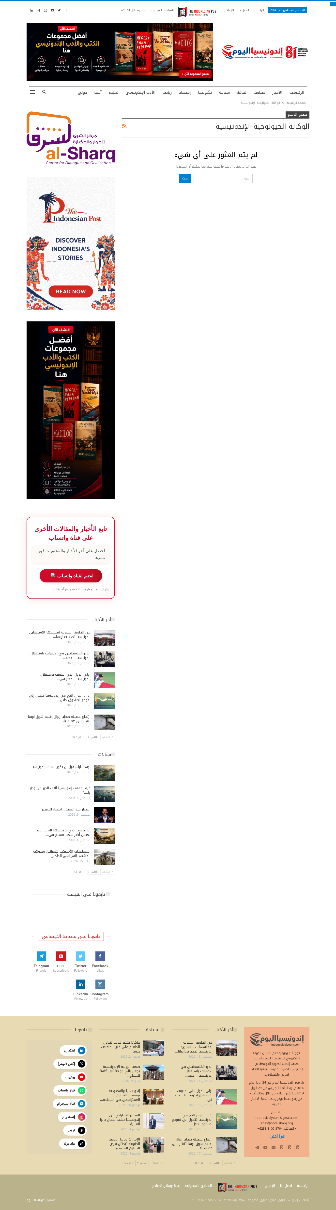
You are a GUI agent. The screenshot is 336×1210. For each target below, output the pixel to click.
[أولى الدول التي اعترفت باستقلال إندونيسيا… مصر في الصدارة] (104, 680)
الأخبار (277, 92)
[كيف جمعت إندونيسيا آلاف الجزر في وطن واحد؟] (104, 794)
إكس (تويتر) (66, 1064)
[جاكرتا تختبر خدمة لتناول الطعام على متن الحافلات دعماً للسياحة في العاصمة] (153, 1048)
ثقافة (241, 92)
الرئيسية (258, 10)
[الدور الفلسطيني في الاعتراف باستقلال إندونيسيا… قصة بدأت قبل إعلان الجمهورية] (104, 659)
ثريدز (71, 1130)
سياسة (259, 92)
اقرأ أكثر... (277, 1136)
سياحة (224, 92)
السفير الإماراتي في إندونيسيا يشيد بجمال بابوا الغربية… (120, 1119)
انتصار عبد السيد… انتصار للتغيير (66, 809)
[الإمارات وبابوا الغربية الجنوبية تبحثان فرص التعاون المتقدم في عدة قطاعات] (153, 1145)
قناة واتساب (66, 1090)
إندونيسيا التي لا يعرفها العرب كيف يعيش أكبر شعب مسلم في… (63, 832)
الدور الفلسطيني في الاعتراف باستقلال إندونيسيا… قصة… (61, 655)
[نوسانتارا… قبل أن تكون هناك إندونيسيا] (104, 773)
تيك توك (69, 1143)
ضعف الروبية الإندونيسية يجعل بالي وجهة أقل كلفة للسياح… (120, 1071)
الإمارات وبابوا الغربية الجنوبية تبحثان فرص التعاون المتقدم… (124, 1144)
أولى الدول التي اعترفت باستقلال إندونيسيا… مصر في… (65, 676)
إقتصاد (185, 92)
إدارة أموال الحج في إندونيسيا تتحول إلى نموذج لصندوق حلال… (60, 697)
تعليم (114, 92)
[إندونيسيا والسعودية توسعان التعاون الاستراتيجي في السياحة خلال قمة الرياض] (153, 1097)
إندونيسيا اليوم (36, 1200)
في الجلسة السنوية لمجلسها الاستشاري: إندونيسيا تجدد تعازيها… (60, 634)
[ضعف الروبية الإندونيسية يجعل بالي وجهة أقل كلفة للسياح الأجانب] (153, 1072)
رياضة (167, 92)
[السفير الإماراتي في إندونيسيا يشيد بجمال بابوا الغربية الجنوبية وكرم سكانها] (153, 1121)
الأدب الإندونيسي (140, 92)
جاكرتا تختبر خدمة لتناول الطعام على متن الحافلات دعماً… (120, 1047)
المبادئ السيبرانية (162, 10)
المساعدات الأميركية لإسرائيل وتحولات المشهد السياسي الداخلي (62, 853)
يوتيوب (70, 1077)
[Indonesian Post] (198, 12)
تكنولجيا (205, 92)
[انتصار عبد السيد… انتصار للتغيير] (104, 815)
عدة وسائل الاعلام (133, 10)
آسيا (98, 92)
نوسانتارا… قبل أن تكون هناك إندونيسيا (61, 767)
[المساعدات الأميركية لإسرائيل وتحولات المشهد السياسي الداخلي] (104, 857)
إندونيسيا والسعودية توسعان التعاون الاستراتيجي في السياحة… (120, 1095)
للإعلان (229, 10)
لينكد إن (69, 1050)
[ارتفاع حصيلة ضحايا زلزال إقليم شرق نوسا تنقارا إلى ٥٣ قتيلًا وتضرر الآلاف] (104, 722)
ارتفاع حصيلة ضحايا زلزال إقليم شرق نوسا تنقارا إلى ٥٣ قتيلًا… (59, 718)
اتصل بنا (243, 10)
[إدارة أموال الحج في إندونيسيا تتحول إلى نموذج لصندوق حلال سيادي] (104, 701)
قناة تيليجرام (66, 1103)
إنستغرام (68, 1117)
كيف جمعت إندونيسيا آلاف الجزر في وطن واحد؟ (60, 790)
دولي (82, 92)
